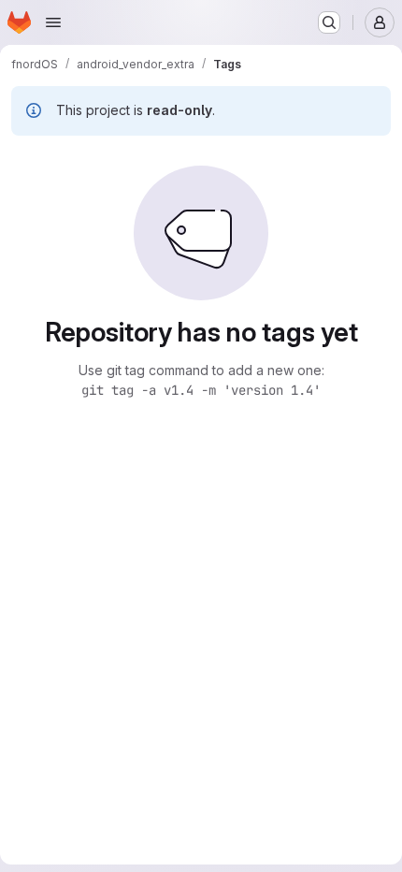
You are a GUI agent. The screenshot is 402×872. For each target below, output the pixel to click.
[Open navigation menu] (53, 22)
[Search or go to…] (329, 22)
